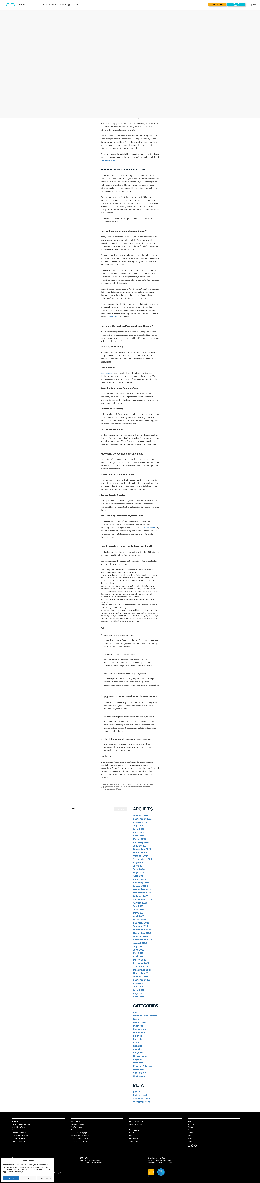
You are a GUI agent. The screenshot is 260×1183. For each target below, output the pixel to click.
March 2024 (139, 879)
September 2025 (142, 819)
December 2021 (142, 970)
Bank (136, 1019)
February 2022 (141, 963)
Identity (137, 1049)
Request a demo (236, 5)
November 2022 (142, 933)
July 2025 (138, 825)
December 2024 (142, 849)
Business (138, 1026)
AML (135, 1012)
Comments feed (142, 1098)
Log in (136, 1091)
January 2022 (140, 966)
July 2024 (138, 866)
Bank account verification (21, 1124)
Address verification (19, 1130)
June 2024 (139, 869)
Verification (139, 1072)
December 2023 (142, 889)
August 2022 (140, 943)
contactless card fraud (112, 784)
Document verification (20, 1136)
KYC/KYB (138, 1052)
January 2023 (140, 926)
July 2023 (138, 906)
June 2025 (138, 829)
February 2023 (141, 923)
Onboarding (140, 1056)
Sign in (251, 4)
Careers (190, 1133)
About (76, 5)
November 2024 (142, 852)
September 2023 (142, 899)
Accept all (10, 1178)
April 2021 (138, 996)
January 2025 (140, 845)
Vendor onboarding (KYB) (79, 1138)
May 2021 (138, 993)
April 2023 (138, 916)
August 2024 (140, 862)
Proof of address (76, 1127)
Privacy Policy (59, 1173)
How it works (133, 1133)
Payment (138, 1059)
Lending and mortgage (79, 1133)
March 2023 (139, 919)
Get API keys (217, 4)
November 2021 (142, 973)
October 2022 (140, 936)
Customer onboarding (78, 1124)
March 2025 (139, 839)
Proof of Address (142, 1066)
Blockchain (139, 1022)
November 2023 (142, 892)
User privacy (133, 1139)
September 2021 (142, 980)
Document (139, 1032)
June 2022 (138, 949)
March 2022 (139, 960)
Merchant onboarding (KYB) (80, 1136)
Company (191, 1130)
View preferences (44, 1178)
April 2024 (139, 876)
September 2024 (142, 859)
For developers (49, 5)
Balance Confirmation (145, 1015)
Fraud (136, 1042)
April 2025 (138, 835)
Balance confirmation (19, 1141)
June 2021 (138, 990)
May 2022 (138, 953)
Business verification (19, 1133)
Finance (137, 1036)
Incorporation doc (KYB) (79, 1141)
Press (190, 1138)
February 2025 (141, 842)
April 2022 (138, 956)
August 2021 (140, 983)
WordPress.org (141, 1102)
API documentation (136, 1124)
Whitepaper (140, 1076)
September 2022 (142, 939)
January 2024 (140, 886)
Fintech (137, 1039)
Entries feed (140, 1095)
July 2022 (138, 946)
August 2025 (140, 822)
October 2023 (140, 896)
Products (22, 5)
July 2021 (138, 986)
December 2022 (142, 929)
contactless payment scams (127, 787)
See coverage (192, 1124)
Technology (64, 5)
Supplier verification (19, 1138)
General (137, 1046)
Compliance (140, 1029)
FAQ (130, 1136)
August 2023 (140, 903)
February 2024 (141, 882)
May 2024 (138, 872)
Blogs (190, 1136)
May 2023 (138, 913)
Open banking (134, 1141)
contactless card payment (132, 784)
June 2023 (138, 909)
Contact (190, 1141)
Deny (28, 1178)
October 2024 (140, 856)
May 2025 (138, 832)
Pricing (190, 1127)
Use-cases (34, 5)
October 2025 (140, 815)
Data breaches (106, 373)
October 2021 (140, 976)
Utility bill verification (19, 1127)
